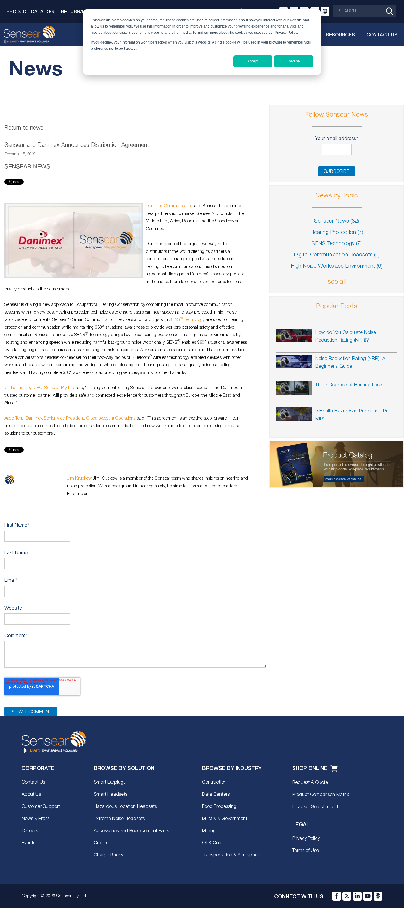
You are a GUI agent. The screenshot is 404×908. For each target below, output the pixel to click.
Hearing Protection (336, 232)
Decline (293, 61)
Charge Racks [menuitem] (108, 855)
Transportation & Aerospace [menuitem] (231, 855)
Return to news (23, 128)
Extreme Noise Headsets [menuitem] (119, 819)
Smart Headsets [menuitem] (110, 795)
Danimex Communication (169, 206)
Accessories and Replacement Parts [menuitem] (131, 831)
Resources (340, 34)
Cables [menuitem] (101, 843)
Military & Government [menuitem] (224, 819)
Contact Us (381, 34)
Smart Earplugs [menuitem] (109, 782)
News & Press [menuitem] (35, 819)
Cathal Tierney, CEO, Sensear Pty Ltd (39, 388)
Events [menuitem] (28, 843)
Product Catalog (30, 11)
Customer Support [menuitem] (41, 807)
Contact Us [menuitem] (33, 782)
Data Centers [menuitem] (216, 795)
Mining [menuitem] (209, 831)
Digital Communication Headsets (337, 255)
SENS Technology (187, 320)
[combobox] (364, 11)
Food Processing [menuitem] (219, 807)
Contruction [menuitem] (214, 782)
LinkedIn (94, 493)
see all (337, 282)
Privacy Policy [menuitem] (306, 839)
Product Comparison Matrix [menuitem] (320, 795)
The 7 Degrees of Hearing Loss (348, 385)
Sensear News (27, 166)
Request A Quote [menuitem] (310, 783)
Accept (252, 61)
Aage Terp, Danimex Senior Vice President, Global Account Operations (69, 418)
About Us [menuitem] (31, 795)
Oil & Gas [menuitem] (211, 843)
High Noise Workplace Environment (336, 266)
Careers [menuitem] (30, 831)
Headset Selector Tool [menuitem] (315, 807)
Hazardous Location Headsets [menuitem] (125, 807)
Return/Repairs (81, 11)
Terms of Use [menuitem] (305, 851)
